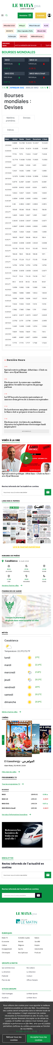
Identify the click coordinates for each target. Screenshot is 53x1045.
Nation (37, 938)
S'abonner (40, 15)
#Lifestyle (12, 36)
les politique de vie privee (26, 1031)
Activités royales (24, 938)
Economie (5, 941)
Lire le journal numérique (26, 546)
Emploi (37, 945)
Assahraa (5, 998)
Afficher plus (26, 431)
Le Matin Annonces (8, 1002)
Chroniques (6, 952)
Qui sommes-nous (8, 968)
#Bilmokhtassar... (37, 36)
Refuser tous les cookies (14, 1038)
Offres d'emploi (32, 980)
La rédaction (31, 972)
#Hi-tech (23, 36)
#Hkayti (22, 25)
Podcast (38, 952)
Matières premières (10, 119)
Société (37, 941)
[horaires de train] (22, 834)
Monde (20, 941)
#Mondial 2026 (9, 25)
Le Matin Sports (32, 993)
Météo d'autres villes (10, 712)
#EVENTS (9, 31)
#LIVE (46, 25)
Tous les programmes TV (11, 784)
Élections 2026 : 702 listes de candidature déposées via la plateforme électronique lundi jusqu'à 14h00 (25, 424)
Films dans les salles (9, 772)
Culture (4, 945)
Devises (26, 117)
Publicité (5, 976)
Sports (20, 949)
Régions (21, 945)
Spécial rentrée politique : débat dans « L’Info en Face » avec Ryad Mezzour (25, 371)
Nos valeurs (31, 968)
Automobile (39, 949)
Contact (29, 976)
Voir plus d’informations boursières (14, 814)
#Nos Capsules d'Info (25, 31)
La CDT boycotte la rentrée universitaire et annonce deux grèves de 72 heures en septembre (26, 398)
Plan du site (6, 980)
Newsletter (23, 15)
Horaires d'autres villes (10, 585)
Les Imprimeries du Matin (35, 1002)
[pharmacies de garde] (26, 611)
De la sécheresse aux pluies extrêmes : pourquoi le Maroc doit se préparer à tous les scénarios (25, 411)
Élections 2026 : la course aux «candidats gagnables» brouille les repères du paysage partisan (23, 385)
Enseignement (7, 949)
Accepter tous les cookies (38, 1038)
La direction (6, 972)
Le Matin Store (32, 998)
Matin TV (5, 938)
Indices (10, 130)
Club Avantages (7, 993)
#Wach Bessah (34, 25)
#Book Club (41, 31)
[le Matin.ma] (26, 5)
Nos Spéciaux (23, 952)
